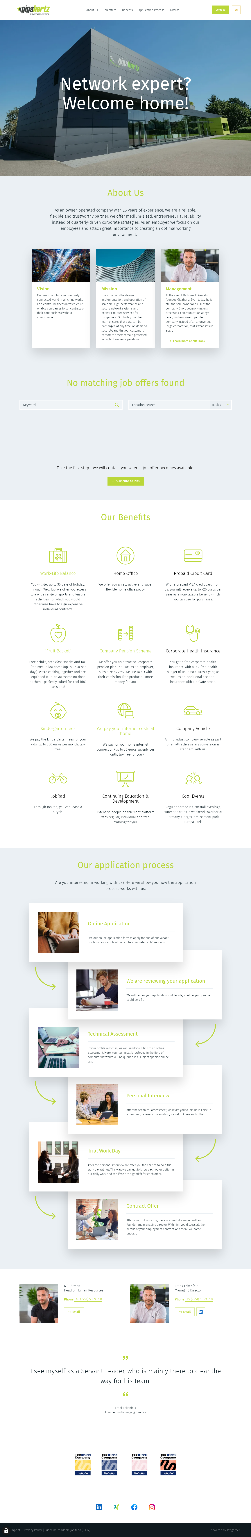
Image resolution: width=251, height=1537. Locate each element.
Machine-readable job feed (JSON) (68, 1530)
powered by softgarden (226, 1530)
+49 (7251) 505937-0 (88, 1299)
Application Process (151, 10)
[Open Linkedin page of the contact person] (200, 1311)
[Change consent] (6, 1530)
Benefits (127, 10)
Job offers (110, 10)
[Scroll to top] (33, 10)
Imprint (15, 1530)
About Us (92, 10)
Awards (174, 10)
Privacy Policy (33, 1530)
